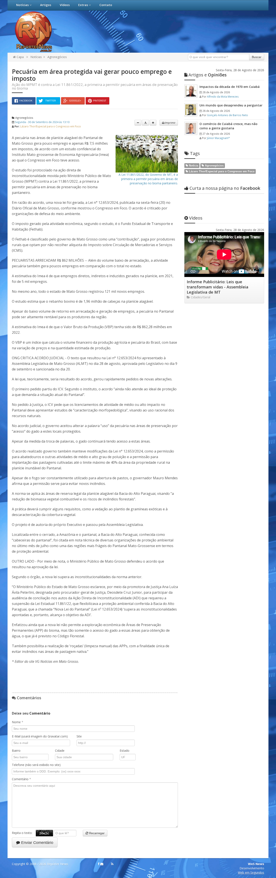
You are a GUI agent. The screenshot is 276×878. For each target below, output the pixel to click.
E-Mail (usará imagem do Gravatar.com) (40, 736)
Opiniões (207, 75)
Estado (124, 750)
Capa (20, 57)
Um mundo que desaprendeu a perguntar (230, 105)
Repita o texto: (24, 833)
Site (79, 736)
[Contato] (101, 863)
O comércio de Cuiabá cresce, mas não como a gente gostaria (228, 126)
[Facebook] (98, 863)
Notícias (23, 5)
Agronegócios (57, 57)
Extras (83, 5)
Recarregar (96, 833)
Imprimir (170, 122)
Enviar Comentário (36, 842)
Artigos (45, 5)
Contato (105, 5)
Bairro (16, 750)
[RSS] (112, 863)
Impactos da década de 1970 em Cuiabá (229, 87)
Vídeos (65, 5)
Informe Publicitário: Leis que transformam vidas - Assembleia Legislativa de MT (217, 287)
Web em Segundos (251, 872)
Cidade (59, 750)
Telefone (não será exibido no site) (36, 765)
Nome (17, 722)
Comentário (21, 779)
